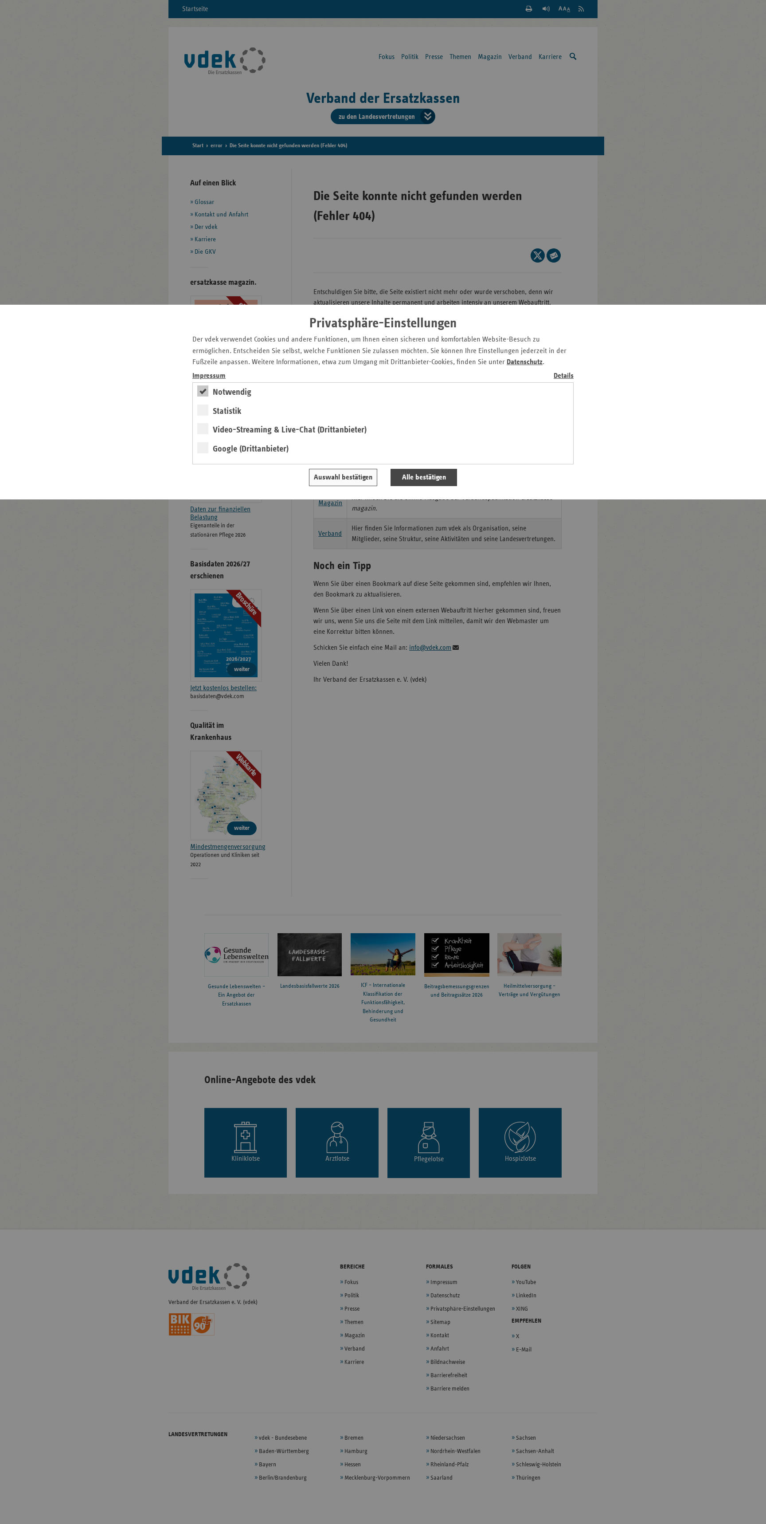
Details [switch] (564, 376)
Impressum (209, 376)
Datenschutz (525, 362)
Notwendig (232, 392)
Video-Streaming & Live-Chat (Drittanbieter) (290, 429)
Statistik (227, 411)
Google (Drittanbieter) (251, 448)
